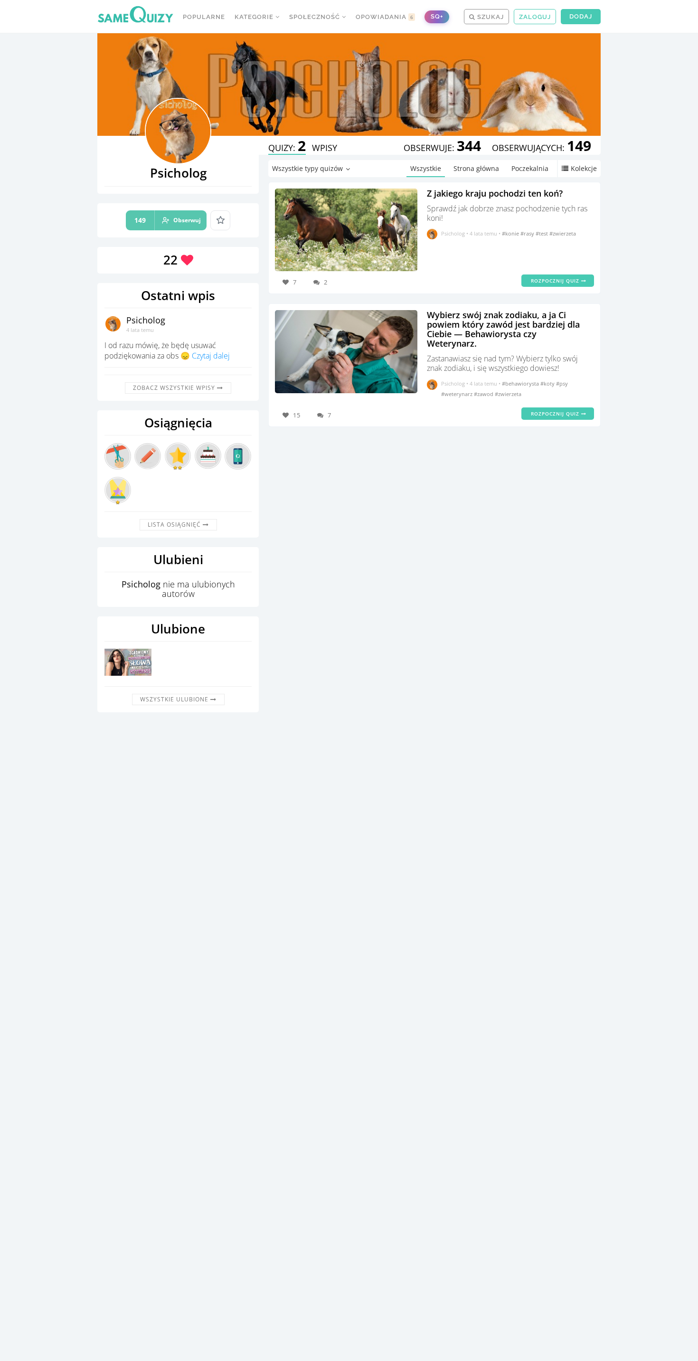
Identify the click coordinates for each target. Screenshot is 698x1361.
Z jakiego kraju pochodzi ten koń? (495, 193)
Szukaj (489, 16)
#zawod (484, 393)
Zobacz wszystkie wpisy (175, 388)
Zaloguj (535, 16)
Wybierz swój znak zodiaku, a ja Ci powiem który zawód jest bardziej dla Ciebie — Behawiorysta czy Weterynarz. (503, 329)
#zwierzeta (562, 233)
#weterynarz (457, 393)
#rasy (528, 233)
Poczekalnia (529, 168)
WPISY (324, 147)
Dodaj (580, 16)
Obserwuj (167, 220)
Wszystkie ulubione (175, 699)
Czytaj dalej (211, 355)
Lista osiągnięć (175, 524)
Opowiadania (385, 16)
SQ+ (437, 16)
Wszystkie (425, 168)
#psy (562, 383)
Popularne (204, 16)
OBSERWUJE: (442, 147)
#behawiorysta (521, 383)
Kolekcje (584, 168)
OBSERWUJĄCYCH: (541, 147)
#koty (548, 383)
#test (542, 233)
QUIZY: (287, 147)
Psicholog (145, 320)
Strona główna (476, 168)
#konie (511, 233)
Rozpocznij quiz (556, 280)
